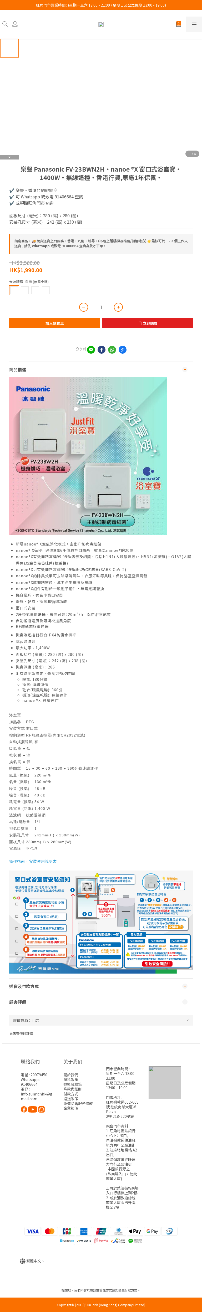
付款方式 (70, 1094)
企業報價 (70, 1108)
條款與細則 (72, 1089)
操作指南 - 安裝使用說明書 (33, 861)
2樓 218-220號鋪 (120, 1116)
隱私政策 (70, 1079)
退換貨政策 (72, 1084)
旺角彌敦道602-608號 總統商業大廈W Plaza (122, 1106)
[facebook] (101, 350)
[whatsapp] (112, 350)
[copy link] (123, 350)
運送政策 (70, 1098)
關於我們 (70, 1074)
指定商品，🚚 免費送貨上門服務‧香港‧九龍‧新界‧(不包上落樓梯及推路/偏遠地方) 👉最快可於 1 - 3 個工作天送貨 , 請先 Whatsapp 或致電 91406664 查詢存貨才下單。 (101, 243)
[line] (91, 350)
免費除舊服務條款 (78, 1103)
